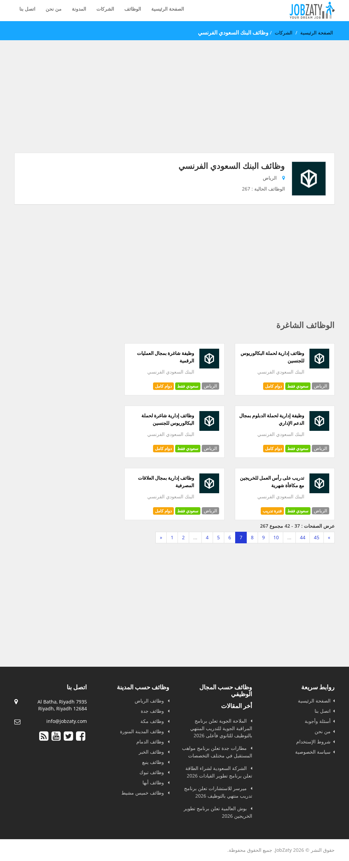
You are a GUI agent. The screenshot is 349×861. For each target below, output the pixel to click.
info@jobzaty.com (66, 721)
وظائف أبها (153, 782)
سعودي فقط (297, 386)
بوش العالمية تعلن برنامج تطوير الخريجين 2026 (218, 812)
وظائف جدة (153, 711)
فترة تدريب (272, 511)
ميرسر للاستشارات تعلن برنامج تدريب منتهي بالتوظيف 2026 (218, 792)
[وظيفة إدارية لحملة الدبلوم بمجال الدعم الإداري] (319, 429)
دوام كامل (273, 386)
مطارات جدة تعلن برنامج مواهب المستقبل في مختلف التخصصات (217, 752)
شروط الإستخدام (313, 741)
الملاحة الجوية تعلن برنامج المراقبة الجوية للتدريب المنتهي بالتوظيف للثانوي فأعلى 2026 (221, 728)
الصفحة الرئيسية (167, 8)
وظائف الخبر (152, 752)
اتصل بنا (27, 8)
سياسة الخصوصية (313, 752)
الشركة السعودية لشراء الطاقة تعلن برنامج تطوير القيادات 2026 (218, 772)
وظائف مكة (152, 721)
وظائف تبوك (152, 772)
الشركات (105, 8)
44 (302, 537)
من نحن (54, 8)
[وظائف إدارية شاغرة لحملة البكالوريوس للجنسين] (209, 429)
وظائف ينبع (153, 762)
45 (316, 537)
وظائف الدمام (150, 741)
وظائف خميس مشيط (143, 792)
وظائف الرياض (150, 700)
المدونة (79, 8)
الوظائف (132, 8)
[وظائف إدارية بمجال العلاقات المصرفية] (209, 491)
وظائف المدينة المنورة (142, 731)
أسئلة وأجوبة (318, 721)
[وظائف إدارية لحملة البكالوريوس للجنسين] (319, 366)
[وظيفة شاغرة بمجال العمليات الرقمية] (209, 366)
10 (276, 537)
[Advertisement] (174, 105)
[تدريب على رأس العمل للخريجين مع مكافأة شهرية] (319, 491)
